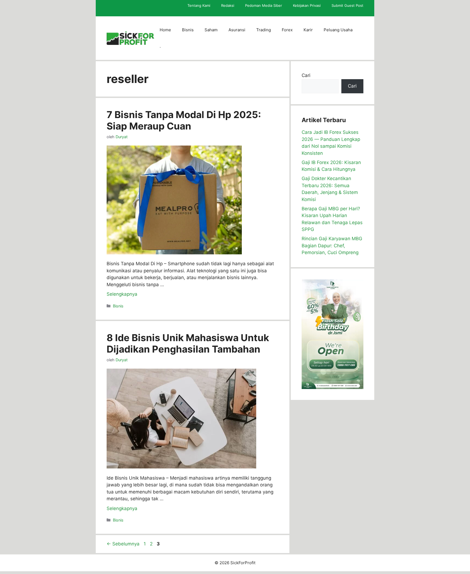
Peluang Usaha (338, 29)
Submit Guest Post (347, 5)
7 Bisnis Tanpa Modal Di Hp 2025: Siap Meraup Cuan (184, 120)
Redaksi (227, 5)
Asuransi (236, 29)
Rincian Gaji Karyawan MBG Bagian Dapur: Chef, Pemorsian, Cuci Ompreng (332, 245)
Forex (287, 29)
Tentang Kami (198, 5)
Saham (211, 29)
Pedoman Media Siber (263, 5)
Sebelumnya (123, 544)
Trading (263, 29)
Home (165, 29)
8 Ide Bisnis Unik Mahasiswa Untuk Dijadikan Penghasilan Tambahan (188, 343)
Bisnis (188, 29)
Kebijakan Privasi (307, 5)
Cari (306, 75)
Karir (308, 29)
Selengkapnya (122, 294)
